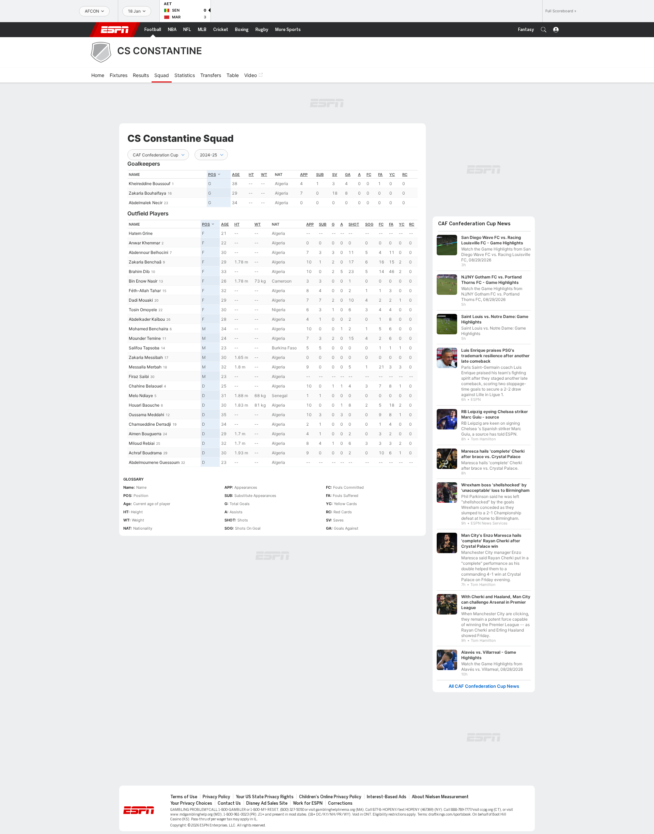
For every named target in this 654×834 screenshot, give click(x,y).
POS (212, 174)
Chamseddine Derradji (150, 424)
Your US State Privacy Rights (265, 796)
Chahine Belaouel (145, 386)
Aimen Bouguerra (145, 433)
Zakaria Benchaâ (145, 261)
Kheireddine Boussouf (149, 183)
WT (264, 174)
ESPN (115, 29)
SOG (369, 224)
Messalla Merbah (145, 366)
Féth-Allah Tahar (145, 290)
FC (369, 174)
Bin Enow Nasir (143, 281)
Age (236, 174)
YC (392, 174)
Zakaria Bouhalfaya (147, 193)
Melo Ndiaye (141, 395)
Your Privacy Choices (191, 803)
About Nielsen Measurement (440, 796)
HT (251, 174)
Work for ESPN (308, 803)
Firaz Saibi (139, 376)
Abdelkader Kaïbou (147, 319)
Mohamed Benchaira (148, 328)
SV (334, 174)
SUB (320, 174)
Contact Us (229, 803)
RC (404, 174)
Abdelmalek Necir (145, 202)
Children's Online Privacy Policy (330, 796)
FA (380, 174)
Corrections (340, 803)
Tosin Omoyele (143, 309)
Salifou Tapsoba (144, 347)
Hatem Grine (141, 233)
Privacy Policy (216, 796)
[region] (272, 188)
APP (304, 174)
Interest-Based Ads (386, 796)
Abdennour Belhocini (148, 252)
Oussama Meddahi (146, 414)
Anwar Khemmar (144, 242)
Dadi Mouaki (141, 300)
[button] (543, 29)
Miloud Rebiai (142, 443)
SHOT (353, 224)
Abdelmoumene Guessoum (154, 462)
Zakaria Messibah (146, 357)
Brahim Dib (139, 271)
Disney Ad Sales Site (266, 803)
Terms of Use (183, 796)
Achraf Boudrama (145, 452)
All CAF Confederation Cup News (484, 686)
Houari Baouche (144, 405)
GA (348, 174)
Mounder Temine (145, 338)
